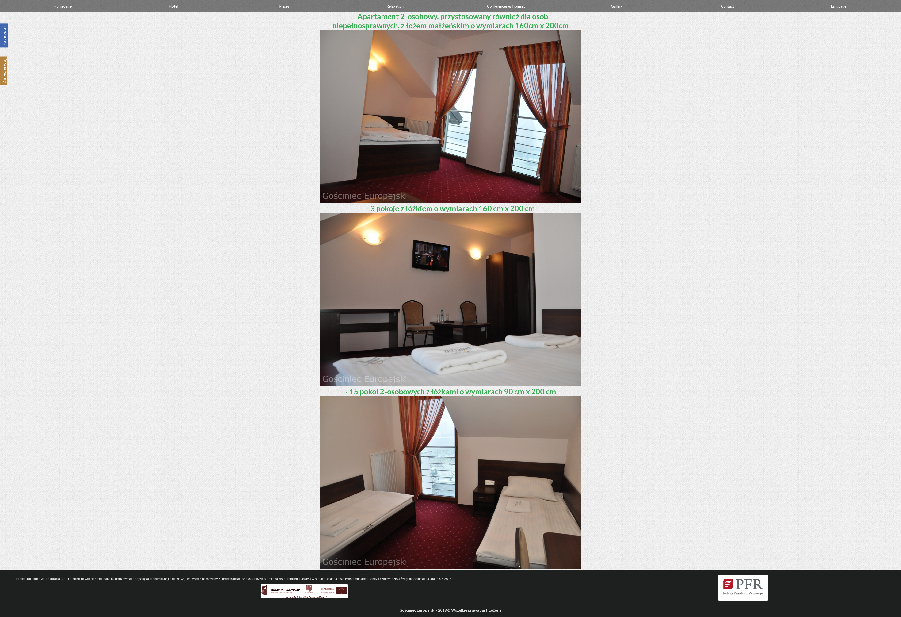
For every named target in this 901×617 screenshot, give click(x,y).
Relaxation (395, 6)
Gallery (617, 6)
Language (838, 6)
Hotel (173, 6)
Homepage (62, 6)
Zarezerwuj (4, 70)
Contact (727, 6)
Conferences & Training (506, 6)
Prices (284, 6)
